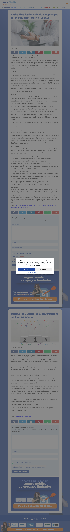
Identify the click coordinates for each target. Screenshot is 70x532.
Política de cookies (32, 272)
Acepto (26, 269)
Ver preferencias (44, 269)
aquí (32, 264)
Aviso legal (39, 272)
